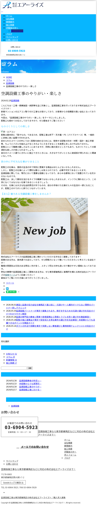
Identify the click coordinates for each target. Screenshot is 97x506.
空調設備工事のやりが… (30, 386)
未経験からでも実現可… (30, 383)
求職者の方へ (12, 27)
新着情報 (11, 359)
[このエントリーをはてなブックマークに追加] (7, 289)
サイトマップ (12, 36)
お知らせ (11, 353)
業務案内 (10, 21)
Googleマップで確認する (13, 482)
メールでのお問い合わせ (34, 447)
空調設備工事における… (30, 389)
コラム (10, 356)
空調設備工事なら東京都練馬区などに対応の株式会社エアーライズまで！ (38, 469)
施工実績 (10, 24)
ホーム (9, 15)
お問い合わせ (12, 39)
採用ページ (10, 274)
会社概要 (10, 18)
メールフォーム (10, 57)
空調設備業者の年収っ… (30, 380)
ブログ (9, 33)
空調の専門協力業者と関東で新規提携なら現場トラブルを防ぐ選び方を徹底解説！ (53, 316)
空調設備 (10, 83)
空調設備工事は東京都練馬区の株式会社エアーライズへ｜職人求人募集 (33, 497)
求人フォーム (17, 30)
